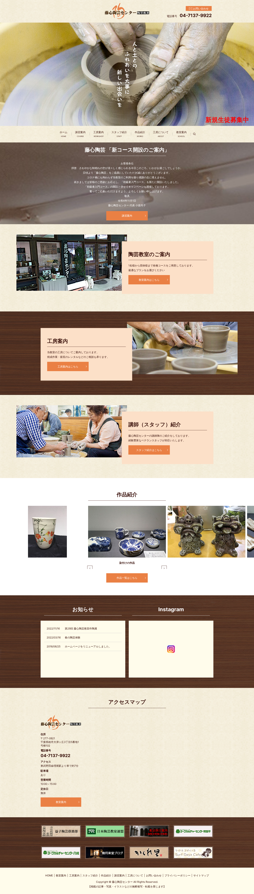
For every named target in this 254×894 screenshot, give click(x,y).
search (196, 134)
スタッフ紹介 (119, 134)
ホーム (63, 134)
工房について (160, 134)
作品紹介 (140, 134)
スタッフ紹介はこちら (149, 450)
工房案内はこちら (68, 366)
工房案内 (98, 134)
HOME (49, 875)
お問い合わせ (154, 875)
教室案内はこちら (149, 279)
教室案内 (181, 134)
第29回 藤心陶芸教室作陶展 (81, 628)
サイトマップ (201, 875)
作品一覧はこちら (127, 577)
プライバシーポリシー (177, 875)
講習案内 (80, 134)
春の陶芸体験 (72, 637)
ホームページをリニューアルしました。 (88, 646)
